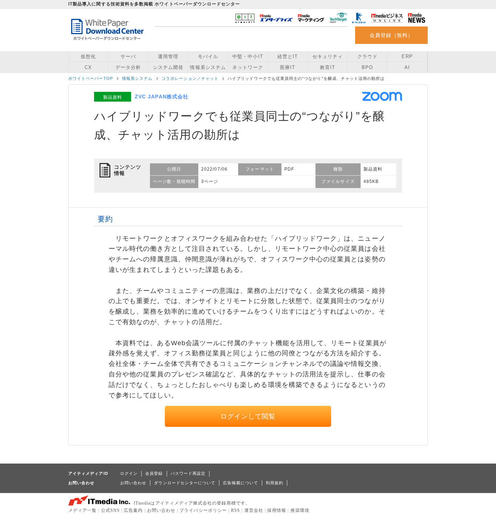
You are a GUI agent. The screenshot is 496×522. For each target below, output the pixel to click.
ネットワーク (247, 67)
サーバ (128, 56)
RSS (235, 510)
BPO (367, 67)
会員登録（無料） (392, 35)
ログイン (129, 473)
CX (88, 67)
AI (407, 67)
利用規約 (274, 483)
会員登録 (154, 473)
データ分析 (128, 67)
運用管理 (168, 56)
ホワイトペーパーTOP (90, 78)
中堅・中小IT (247, 56)
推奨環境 (299, 510)
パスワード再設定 (188, 473)
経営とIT (287, 56)
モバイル (208, 56)
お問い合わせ (133, 483)
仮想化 (88, 56)
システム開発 (168, 67)
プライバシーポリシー (203, 510)
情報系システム (207, 67)
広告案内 (133, 510)
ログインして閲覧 (248, 416)
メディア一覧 (82, 510)
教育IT (327, 67)
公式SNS (110, 510)
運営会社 (253, 510)
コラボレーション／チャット (190, 78)
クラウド (367, 56)
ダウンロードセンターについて (184, 483)
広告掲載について (240, 483)
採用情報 (276, 510)
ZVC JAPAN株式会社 (161, 96)
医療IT (287, 67)
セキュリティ (327, 56)
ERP (407, 56)
